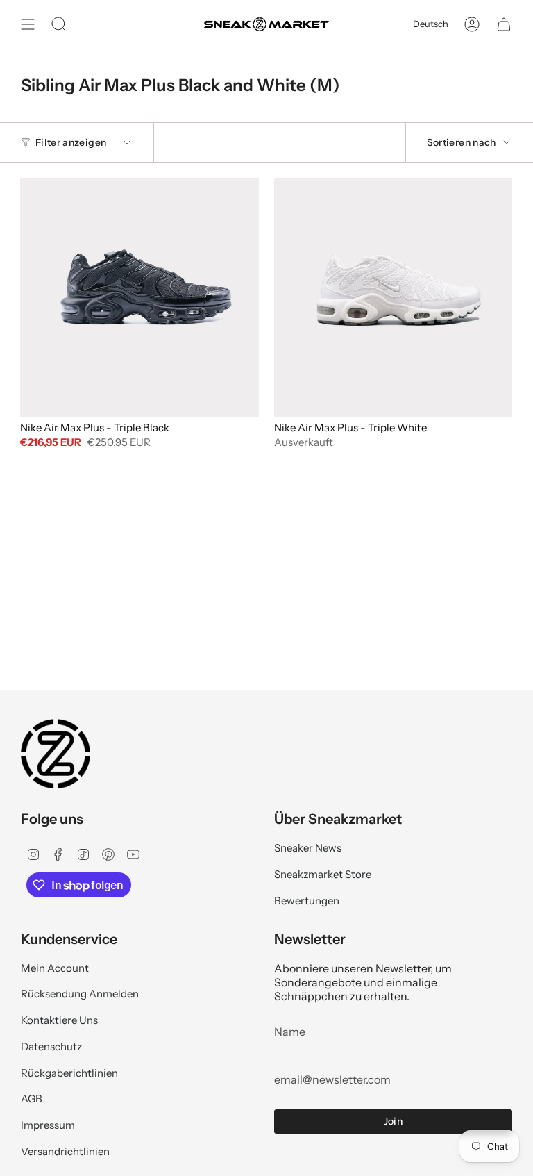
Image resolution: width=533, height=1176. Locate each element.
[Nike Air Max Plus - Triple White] (393, 297)
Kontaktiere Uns (59, 1020)
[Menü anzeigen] (28, 24)
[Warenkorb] (504, 24)
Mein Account (55, 968)
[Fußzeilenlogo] (55, 753)
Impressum (48, 1125)
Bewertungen (306, 900)
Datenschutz (51, 1046)
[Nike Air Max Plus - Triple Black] (139, 297)
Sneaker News (307, 847)
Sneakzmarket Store (322, 874)
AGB (31, 1098)
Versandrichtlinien (65, 1151)
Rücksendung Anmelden (80, 993)
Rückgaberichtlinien (69, 1072)
